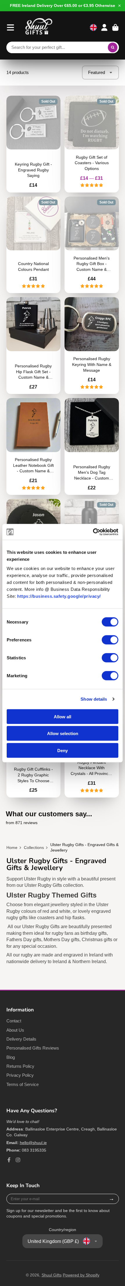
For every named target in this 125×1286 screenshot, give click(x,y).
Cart (115, 27)
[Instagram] (18, 1160)
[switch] (110, 639)
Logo (39, 27)
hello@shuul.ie (33, 1142)
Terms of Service (22, 1084)
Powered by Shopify (81, 1275)
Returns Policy (20, 1066)
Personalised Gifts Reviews (32, 1048)
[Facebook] (9, 1160)
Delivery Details (21, 1039)
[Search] (113, 47)
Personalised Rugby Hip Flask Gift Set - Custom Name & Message (33, 345)
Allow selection (62, 733)
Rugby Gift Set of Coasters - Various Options (92, 144)
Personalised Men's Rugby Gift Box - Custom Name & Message (92, 245)
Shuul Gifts (52, 1275)
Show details (94, 699)
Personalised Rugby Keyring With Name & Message (92, 345)
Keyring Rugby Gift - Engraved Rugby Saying (33, 144)
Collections (34, 847)
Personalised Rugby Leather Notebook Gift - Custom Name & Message (33, 446)
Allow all (62, 716)
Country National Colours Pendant (33, 245)
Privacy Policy (20, 1075)
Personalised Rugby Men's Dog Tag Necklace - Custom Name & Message (92, 446)
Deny (62, 750)
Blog (10, 1057)
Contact (13, 1020)
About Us (15, 1030)
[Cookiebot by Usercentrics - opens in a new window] (92, 532)
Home (11, 847)
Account (104, 27)
